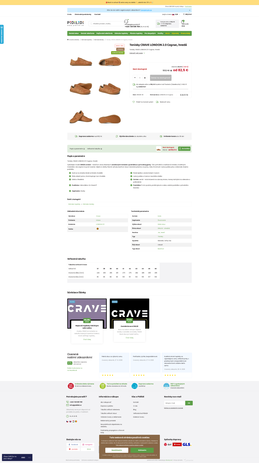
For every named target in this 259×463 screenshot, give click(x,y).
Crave (98, 216)
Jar (159, 232)
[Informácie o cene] (171, 70)
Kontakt (97, 14)
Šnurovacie (162, 220)
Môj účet (188, 14)
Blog (134, 410)
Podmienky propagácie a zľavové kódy (112, 431)
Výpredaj (175, 33)
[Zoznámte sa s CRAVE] (129, 314)
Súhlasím (142, 450)
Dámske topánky (121, 33)
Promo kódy (185, 33)
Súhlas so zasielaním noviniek (173, 408)
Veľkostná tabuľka (93, 149)
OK (189, 403)
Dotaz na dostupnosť (160, 77)
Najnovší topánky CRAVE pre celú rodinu (87, 327)
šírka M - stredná (164, 228)
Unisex (98, 220)
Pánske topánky (136, 33)
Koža (159, 216)
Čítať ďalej (87, 339)
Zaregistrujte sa (146, 10)
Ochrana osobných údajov (90, 460)
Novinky (72, 302)
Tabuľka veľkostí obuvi (109, 413)
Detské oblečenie (87, 33)
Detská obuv (74, 33)
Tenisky (160, 236)
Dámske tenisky (99, 40)
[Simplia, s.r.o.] (188, 460)
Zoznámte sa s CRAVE (129, 326)
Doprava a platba (107, 406)
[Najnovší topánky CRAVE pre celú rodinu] (87, 314)
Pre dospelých (150, 33)
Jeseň (163, 232)
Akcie (167, 33)
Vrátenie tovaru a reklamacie (111, 417)
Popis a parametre (76, 149)
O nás (69, 14)
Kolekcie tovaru (138, 417)
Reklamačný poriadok (108, 421)
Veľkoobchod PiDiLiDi (140, 413)
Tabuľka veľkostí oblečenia (110, 410)
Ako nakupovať (106, 402)
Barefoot (161, 249)
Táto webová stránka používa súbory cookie (129, 445)
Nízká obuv (161, 224)
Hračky (160, 33)
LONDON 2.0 (100, 224)
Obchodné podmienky (83, 14)
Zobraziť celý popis (136, 53)
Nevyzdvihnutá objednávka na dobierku (111, 425)
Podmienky (188, 6)
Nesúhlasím (117, 450)
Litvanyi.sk (169, 460)
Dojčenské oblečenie (104, 33)
